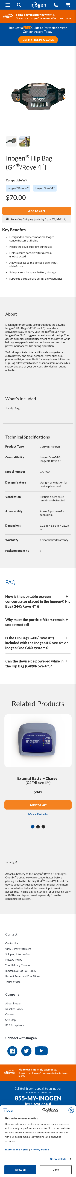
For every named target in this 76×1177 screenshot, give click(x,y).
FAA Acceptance (14, 1025)
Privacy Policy (13, 959)
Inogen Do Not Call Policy (20, 970)
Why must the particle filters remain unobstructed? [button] (35, 622)
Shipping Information (17, 954)
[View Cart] (68, 5)
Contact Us (11, 943)
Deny (55, 1169)
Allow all (20, 1169)
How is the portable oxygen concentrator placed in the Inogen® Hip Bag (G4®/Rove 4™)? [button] (38, 601)
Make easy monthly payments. (35, 14)
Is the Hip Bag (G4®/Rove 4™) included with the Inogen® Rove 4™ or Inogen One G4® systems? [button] (36, 643)
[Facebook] (12, 1051)
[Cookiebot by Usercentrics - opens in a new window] (57, 1110)
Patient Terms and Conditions (22, 976)
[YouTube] (41, 1051)
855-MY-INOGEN (38, 1098)
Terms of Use (13, 981)
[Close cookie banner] (71, 1110)
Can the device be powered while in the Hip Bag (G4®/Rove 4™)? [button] (34, 663)
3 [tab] (43, 826)
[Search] (19, 5)
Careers (10, 1014)
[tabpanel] (38, 768)
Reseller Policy (14, 1008)
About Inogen (13, 1003)
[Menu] (7, 4)
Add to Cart (36, 211)
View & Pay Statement (18, 948)
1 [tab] (32, 826)
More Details (38, 814)
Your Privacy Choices (17, 965)
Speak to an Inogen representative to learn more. (44, 18)
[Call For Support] (56, 5)
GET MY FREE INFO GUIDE (38, 39)
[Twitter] (27, 1051)
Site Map (10, 1019)
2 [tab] (38, 826)
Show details (58, 1159)
